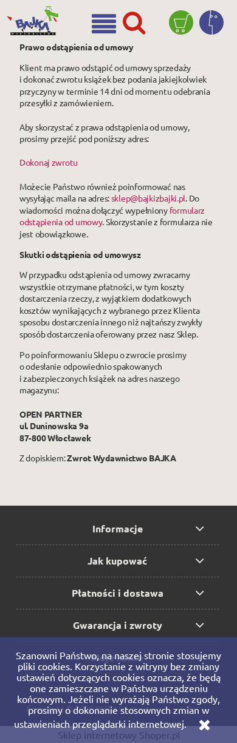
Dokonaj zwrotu (48, 162)
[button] (104, 23)
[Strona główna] (35, 16)
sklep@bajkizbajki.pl (148, 197)
